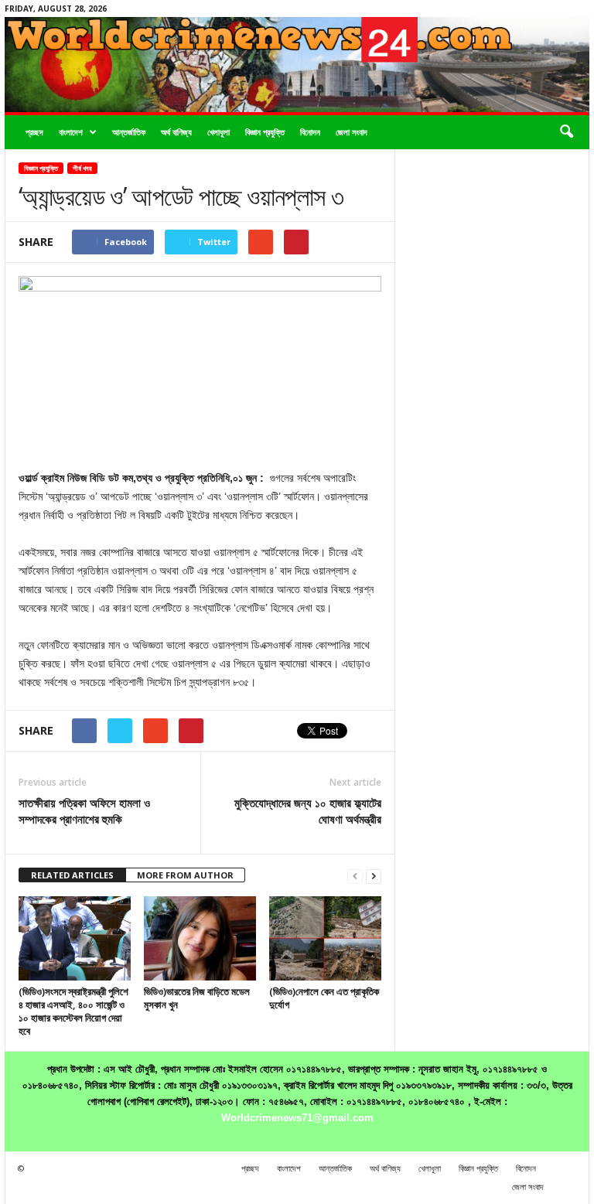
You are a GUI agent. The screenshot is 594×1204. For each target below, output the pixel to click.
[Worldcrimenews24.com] (297, 64)
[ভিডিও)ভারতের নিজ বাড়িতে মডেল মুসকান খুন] (200, 938)
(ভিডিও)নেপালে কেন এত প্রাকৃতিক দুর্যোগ (324, 997)
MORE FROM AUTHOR (185, 875)
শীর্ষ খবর (82, 168)
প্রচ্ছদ (34, 132)
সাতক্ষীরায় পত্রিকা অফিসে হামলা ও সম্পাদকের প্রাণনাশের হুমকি (84, 811)
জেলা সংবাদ (351, 132)
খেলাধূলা (218, 132)
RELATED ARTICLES (72, 875)
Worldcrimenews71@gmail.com (297, 1118)
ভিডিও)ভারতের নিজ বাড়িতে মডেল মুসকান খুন (197, 997)
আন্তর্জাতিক (128, 132)
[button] (566, 132)
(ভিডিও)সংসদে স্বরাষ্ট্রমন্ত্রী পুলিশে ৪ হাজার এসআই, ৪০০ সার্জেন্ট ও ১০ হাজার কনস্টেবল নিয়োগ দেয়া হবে (73, 1011)
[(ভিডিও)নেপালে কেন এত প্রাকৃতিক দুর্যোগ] (325, 938)
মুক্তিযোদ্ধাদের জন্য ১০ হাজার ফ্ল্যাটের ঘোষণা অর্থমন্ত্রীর (307, 811)
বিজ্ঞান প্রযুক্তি (265, 132)
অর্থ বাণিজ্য (176, 132)
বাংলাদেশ (71, 132)
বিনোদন (310, 132)
